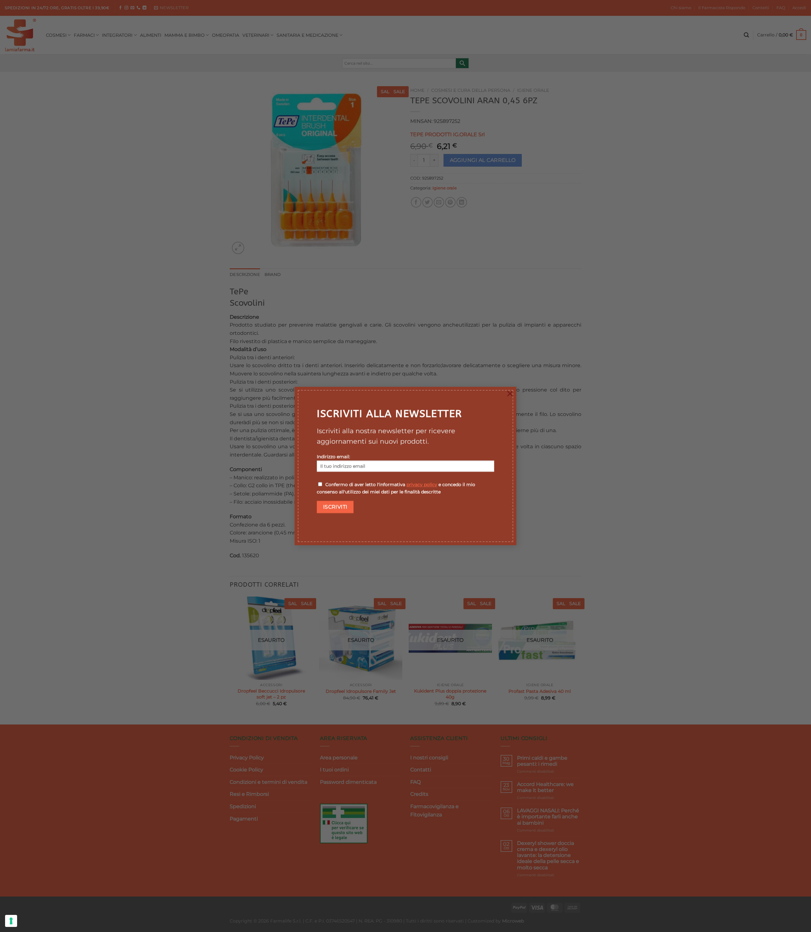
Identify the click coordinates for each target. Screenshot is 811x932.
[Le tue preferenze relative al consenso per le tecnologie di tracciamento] (11, 921)
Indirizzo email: (333, 457)
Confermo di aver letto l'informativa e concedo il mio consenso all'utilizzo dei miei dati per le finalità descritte (396, 488)
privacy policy (421, 485)
